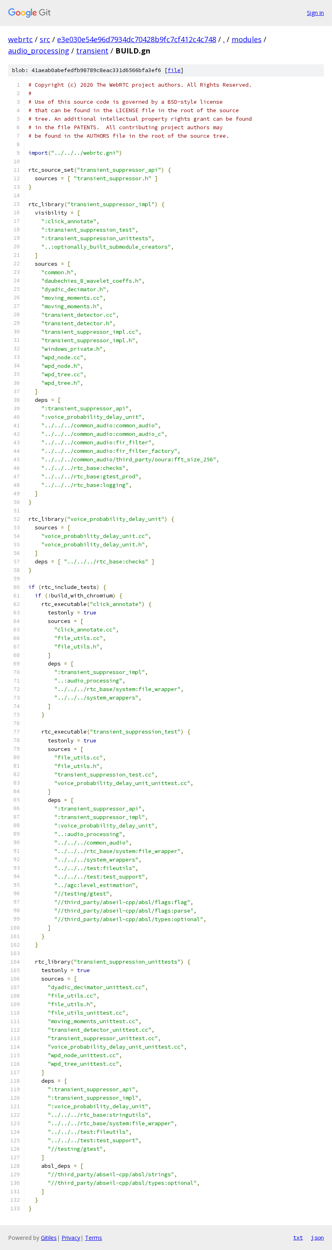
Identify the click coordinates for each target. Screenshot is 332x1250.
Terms (93, 1237)
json (317, 1237)
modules (247, 39)
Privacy (71, 1237)
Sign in (315, 13)
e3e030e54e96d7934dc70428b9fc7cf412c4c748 (136, 39)
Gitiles (49, 1237)
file (174, 70)
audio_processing (38, 50)
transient (92, 50)
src (45, 39)
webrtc (20, 39)
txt (298, 1237)
